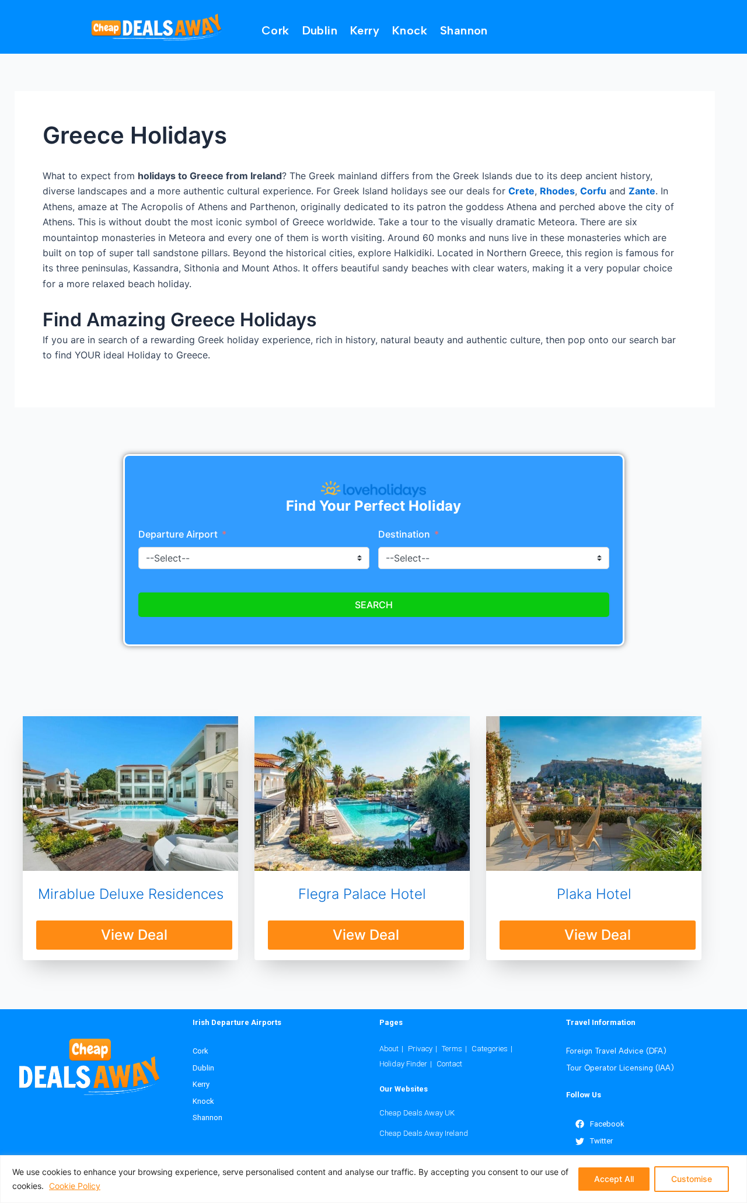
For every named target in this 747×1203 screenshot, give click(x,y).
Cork (275, 30)
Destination (405, 534)
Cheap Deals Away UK (417, 1112)
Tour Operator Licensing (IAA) (620, 1067)
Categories (490, 1048)
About (389, 1048)
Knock (409, 30)
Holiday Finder (403, 1063)
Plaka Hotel (594, 893)
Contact (449, 1063)
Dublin (319, 30)
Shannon (464, 30)
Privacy (420, 1048)
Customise (691, 1179)
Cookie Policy (74, 1186)
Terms (452, 1048)
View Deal (134, 934)
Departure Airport (178, 534)
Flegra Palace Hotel (362, 893)
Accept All (614, 1179)
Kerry (364, 30)
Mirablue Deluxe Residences (131, 893)
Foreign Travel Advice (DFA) (616, 1051)
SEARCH (374, 605)
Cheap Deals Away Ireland (423, 1133)
